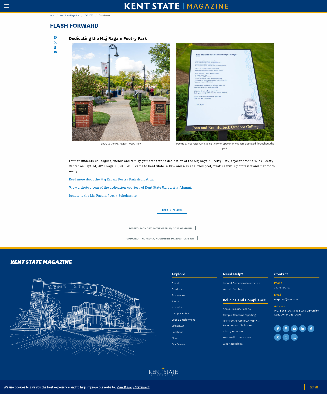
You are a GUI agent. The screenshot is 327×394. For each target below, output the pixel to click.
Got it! (314, 387)
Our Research (179, 344)
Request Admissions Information (241, 283)
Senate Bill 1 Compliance (237, 337)
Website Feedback (233, 289)
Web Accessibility (233, 343)
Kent (52, 15)
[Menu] (6, 6)
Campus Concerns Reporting (239, 315)
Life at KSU (178, 325)
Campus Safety (180, 313)
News (175, 338)
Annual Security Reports (237, 309)
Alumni (176, 301)
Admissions (178, 295)
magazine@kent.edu (286, 299)
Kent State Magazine (69, 15)
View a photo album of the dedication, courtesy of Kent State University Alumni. (130, 187)
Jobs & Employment (183, 319)
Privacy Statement (233, 331)
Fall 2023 (89, 15)
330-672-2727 (282, 287)
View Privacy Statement (133, 387)
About (175, 283)
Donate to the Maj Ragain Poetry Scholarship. (103, 195)
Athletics (177, 307)
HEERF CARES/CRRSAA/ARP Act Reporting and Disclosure (241, 323)
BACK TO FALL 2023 (172, 209)
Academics (178, 289)
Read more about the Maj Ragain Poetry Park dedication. (111, 179)
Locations (177, 332)
